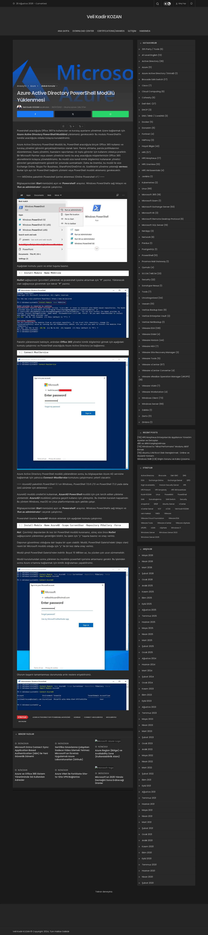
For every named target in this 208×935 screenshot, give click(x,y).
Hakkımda (145, 30)
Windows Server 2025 (150, 537)
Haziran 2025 (148, 621)
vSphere (163, 528)
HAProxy (146, 140)
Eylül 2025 (147, 603)
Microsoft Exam (150, 200)
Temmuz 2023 (149, 712)
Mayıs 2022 (147, 755)
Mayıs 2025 (147, 628)
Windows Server (150, 403)
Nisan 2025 (147, 634)
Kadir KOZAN (146, 494)
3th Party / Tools (150, 49)
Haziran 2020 (148, 870)
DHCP (145, 109)
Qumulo (146, 267)
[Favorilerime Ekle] (64, 126)
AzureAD (77, 717)
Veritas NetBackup (151, 321)
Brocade (162, 475)
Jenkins (146, 176)
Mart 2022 (147, 767)
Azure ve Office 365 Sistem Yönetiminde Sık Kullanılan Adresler (30, 776)
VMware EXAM (149, 334)
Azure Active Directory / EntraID (158, 73)
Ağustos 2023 (149, 706)
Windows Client (150, 397)
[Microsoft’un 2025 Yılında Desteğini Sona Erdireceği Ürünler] (113, 767)
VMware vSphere (183, 523)
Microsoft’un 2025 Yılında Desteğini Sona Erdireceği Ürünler (109, 780)
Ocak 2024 (147, 682)
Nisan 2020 (147, 876)
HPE (144, 152)
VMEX (157, 513)
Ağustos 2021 (149, 791)
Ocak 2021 (147, 834)
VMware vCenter (150, 364)
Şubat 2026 (148, 573)
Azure (145, 67)
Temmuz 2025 (149, 615)
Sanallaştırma (155, 499)
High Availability (148, 485)
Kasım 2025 (148, 591)
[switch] (167, 4)
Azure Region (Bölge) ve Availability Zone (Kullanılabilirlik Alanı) (108, 753)
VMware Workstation (153, 391)
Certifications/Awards (111, 30)
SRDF (156, 504)
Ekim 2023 (147, 694)
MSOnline (22, 721)
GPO (188, 480)
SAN (142, 499)
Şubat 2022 (148, 773)
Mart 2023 (147, 731)
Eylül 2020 (147, 858)
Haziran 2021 (148, 803)
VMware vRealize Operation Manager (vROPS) (166, 376)
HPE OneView (149, 164)
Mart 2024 (147, 670)
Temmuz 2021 (149, 797)
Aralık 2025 (147, 585)
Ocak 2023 (147, 743)
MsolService (111, 717)
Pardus (145, 243)
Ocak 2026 (147, 579)
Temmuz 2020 (149, 864)
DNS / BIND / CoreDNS (153, 115)
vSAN (153, 528)
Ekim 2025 (147, 597)
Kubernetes (148, 182)
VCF (159, 509)
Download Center (83, 30)
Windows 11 (176, 528)
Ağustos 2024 (149, 658)
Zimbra (145, 422)
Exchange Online (156, 480)
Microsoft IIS (148, 212)
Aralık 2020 (147, 840)
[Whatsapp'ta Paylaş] (110, 114)
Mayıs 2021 (147, 810)
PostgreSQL (148, 249)
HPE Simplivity (161, 490)
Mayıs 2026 (147, 555)
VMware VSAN (149, 385)
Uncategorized (150, 297)
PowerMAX (169, 494)
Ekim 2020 (147, 852)
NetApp (146, 230)
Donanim (146, 127)
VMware (167, 513)
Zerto (145, 416)
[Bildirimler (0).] (191, 3)
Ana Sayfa (63, 30)
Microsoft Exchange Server (156, 206)
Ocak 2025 (147, 652)
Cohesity (146, 97)
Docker (145, 121)
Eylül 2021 (146, 785)
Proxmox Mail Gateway (154, 261)
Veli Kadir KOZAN (104, 16)
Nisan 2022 (147, 761)
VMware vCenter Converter (156, 370)
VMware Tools (149, 358)
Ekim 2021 (146, 779)
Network (146, 237)
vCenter (182, 504)
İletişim (132, 30)
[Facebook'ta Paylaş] (35, 114)
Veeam (146, 303)
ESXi (142, 480)
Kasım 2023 (148, 688)
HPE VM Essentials (151, 170)
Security (146, 279)
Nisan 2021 (147, 816)
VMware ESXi (148, 328)
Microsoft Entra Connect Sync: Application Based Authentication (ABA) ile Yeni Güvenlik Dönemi (32, 752)
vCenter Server (147, 509)
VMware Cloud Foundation (152, 518)
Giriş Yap (182, 3)
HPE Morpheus (149, 158)
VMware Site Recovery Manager (158, 352)
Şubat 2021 (147, 828)
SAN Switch (170, 499)
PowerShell (147, 255)
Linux (144, 188)
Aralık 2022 (147, 749)
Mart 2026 (147, 567)
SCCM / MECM (149, 273)
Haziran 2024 (148, 664)
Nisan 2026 (147, 561)
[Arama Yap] (157, 3)
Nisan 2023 (147, 725)
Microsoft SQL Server (152, 224)
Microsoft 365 (149, 194)
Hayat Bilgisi (148, 146)
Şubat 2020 (148, 882)
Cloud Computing (151, 91)
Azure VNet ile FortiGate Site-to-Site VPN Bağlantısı (71, 775)
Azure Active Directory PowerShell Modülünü (51, 717)
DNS (184, 475)
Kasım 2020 (148, 846)
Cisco (145, 85)
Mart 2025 (147, 640)
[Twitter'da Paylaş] (73, 114)
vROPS (143, 528)
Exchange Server (175, 480)
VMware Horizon (150, 340)
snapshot (145, 504)
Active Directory (150, 61)
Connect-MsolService (93, 717)
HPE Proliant (146, 490)
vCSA (168, 509)
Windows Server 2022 (168, 532)
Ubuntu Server (168, 504)
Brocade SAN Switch (152, 79)
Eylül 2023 (147, 700)
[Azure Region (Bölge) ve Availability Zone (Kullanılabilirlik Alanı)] (113, 741)
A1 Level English (149, 55)
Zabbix (145, 409)
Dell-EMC (146, 103)
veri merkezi (146, 513)
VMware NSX (148, 346)
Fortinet (146, 133)
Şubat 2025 (148, 646)
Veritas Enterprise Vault (154, 315)
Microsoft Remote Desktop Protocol (161, 218)
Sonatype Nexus (150, 285)
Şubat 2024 (148, 676)
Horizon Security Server (169, 485)
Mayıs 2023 (147, 718)
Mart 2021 (147, 822)
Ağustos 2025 (149, 609)
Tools (145, 291)
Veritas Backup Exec (152, 309)
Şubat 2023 (148, 737)
